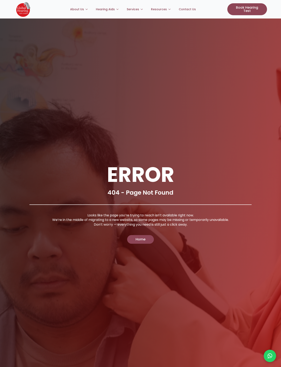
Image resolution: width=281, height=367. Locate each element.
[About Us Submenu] (88, 9)
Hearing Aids (105, 9)
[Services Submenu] (143, 9)
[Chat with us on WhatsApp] (270, 356)
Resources (159, 9)
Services (133, 9)
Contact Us (187, 9)
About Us (77, 9)
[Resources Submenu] (171, 9)
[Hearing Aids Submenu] (119, 9)
